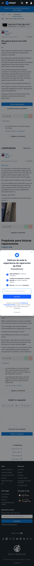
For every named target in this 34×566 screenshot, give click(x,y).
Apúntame (17, 297)
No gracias (17, 312)
